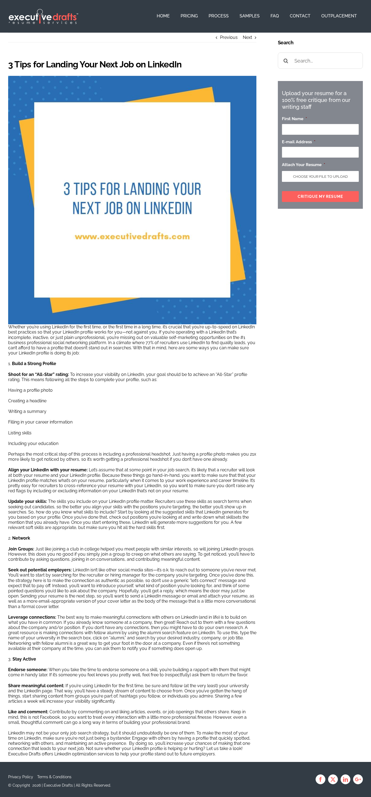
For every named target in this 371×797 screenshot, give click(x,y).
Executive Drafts (24, 753)
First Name (294, 118)
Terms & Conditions (54, 777)
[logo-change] (43, 11)
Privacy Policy (20, 777)
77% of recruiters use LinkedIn (175, 342)
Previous (229, 37)
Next (247, 37)
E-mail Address (298, 141)
